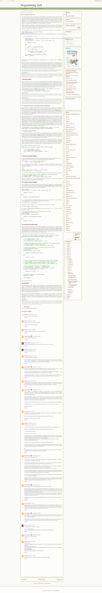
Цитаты (67, 159)
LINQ (67, 188)
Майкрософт (68, 196)
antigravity (26, 314)
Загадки (67, 226)
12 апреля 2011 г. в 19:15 (36, 484)
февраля (70, 291)
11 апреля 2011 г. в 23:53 (33, 314)
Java (67, 203)
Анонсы (67, 136)
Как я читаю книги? (69, 85)
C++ (66, 146)
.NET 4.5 (67, 168)
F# (66, 172)
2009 (68, 296)
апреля (69, 272)
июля (69, 267)
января (69, 292)
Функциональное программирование (73, 178)
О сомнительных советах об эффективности (71, 89)
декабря (70, 259)
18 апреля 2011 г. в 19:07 (36, 534)
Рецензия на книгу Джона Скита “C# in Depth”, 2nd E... (73, 282)
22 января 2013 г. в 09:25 (31, 541)
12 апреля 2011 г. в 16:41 (36, 389)
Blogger (58, 590)
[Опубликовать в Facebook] (27, 306)
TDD (67, 215)
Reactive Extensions (69, 192)
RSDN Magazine (69, 190)
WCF (67, 148)
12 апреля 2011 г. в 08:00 (36, 336)
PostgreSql (68, 207)
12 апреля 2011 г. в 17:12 (30, 411)
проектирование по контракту (39, 139)
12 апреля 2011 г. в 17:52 (32, 423)
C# (25, 308)
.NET (67, 117)
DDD (67, 186)
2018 (68, 246)
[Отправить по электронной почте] (24, 306)
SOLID (67, 142)
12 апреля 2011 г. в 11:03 (34, 342)
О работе (67, 230)
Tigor (25, 525)
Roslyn (67, 151)
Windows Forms (69, 222)
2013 (68, 254)
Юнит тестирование (70, 129)
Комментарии (70, 43)
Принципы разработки (70, 144)
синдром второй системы (53, 287)
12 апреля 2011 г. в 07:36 (31, 329)
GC (66, 153)
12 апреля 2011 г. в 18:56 (36, 455)
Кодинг (67, 228)
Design (67, 125)
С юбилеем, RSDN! (71, 275)
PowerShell (68, 209)
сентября (70, 264)
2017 (68, 248)
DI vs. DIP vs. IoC (69, 78)
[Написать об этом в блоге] (25, 306)
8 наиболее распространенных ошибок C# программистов (72, 83)
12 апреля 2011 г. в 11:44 (32, 349)
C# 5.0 (67, 181)
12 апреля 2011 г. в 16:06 (32, 381)
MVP (67, 174)
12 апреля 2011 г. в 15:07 (32, 355)
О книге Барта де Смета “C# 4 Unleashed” (72, 285)
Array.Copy (26, 230)
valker (25, 320)
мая (69, 270)
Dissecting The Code (70, 21)
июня (69, 269)
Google (67, 201)
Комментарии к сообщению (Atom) (45, 583)
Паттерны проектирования (71, 198)
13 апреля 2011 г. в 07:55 (36, 513)
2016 (68, 249)
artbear (25, 541)
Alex (25, 503)
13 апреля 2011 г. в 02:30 (30, 503)
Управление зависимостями (71, 134)
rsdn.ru (27, 24)
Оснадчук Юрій (27, 342)
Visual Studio (68, 163)
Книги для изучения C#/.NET (71, 80)
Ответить (26, 317)
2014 (68, 253)
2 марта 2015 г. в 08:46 (31, 555)
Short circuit (68, 213)
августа (69, 265)
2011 (68, 257)
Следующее (24, 579)
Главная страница (25, 8)
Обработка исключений (70, 176)
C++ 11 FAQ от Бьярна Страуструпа (73, 94)
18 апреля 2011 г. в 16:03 (31, 525)
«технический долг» (38, 294)
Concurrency (68, 170)
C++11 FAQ (41, 8)
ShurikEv (26, 349)
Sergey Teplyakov (27, 336)
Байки (67, 224)
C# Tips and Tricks (69, 123)
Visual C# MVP (70, 287)
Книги (36, 8)
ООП (67, 121)
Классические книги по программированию (70, 92)
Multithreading (68, 131)
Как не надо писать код (72, 279)
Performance (68, 205)
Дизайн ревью (70, 273)
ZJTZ (67, 194)
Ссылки (67, 155)
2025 (68, 243)
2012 (68, 256)
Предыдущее (59, 579)
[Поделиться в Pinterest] (29, 306)
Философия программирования (72, 114)
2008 (68, 297)
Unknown (26, 355)
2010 (68, 294)
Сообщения (69, 42)
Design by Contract (34, 308)
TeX (66, 216)
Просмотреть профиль (70, 15)
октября (69, 262)
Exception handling (69, 166)
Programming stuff (31, 5)
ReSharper (68, 211)
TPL (66, 161)
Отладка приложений (70, 149)
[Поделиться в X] (26, 306)
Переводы (68, 140)
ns (24, 411)
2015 (68, 251)
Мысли (67, 138)
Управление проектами (70, 157)
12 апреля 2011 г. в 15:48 (36, 366)
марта (69, 289)
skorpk (25, 329)
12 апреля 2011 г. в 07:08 (31, 320)
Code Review (28, 308)
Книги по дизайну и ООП (70, 86)
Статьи (31, 8)
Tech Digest (68, 218)
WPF (67, 220)
